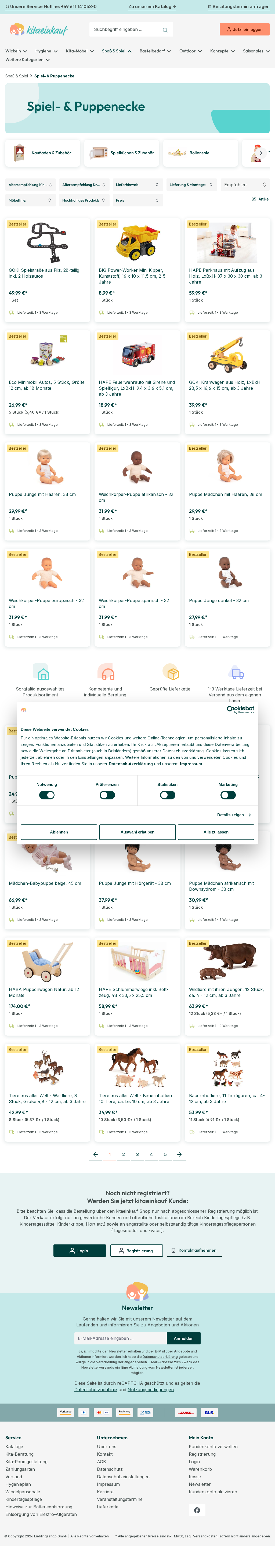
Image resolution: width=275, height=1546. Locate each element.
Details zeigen (230, 815)
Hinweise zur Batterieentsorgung (38, 1506)
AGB (101, 1461)
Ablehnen (59, 832)
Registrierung (202, 1454)
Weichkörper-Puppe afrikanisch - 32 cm (136, 497)
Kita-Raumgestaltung (26, 1461)
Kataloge (14, 1446)
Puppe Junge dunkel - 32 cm (219, 600)
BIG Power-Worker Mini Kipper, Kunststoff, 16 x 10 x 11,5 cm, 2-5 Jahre (132, 276)
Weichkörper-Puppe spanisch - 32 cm (134, 603)
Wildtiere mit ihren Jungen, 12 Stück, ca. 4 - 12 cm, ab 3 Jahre (226, 992)
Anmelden (184, 1338)
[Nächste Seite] (179, 1154)
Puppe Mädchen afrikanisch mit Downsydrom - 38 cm (221, 886)
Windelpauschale (22, 1491)
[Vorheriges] (8, 7)
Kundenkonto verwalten (213, 1446)
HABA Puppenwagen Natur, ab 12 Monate (44, 992)
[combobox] (124, 29)
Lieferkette (107, 1506)
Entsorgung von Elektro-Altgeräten (41, 1514)
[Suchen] (166, 29)
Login (194, 1461)
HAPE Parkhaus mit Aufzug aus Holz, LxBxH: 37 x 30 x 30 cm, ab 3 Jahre (225, 276)
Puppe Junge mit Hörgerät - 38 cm (135, 883)
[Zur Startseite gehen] (38, 29)
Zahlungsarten (20, 1469)
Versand (13, 1476)
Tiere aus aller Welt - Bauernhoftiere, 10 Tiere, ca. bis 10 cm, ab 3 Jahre (137, 1098)
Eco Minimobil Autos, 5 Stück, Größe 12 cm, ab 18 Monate (47, 385)
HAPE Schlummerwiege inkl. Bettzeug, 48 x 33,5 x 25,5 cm (133, 992)
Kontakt (105, 1454)
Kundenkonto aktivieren (213, 1491)
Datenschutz (110, 1469)
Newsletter (200, 1484)
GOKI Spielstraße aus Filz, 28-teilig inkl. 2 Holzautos (44, 273)
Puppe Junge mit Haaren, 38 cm (42, 494)
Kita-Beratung (19, 1454)
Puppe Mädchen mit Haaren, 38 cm (225, 494)
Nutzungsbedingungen (151, 1389)
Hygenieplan (18, 1484)
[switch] (107, 795)
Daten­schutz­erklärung (131, 763)
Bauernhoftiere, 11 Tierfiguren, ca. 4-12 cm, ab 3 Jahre (227, 1098)
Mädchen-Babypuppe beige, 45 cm (45, 883)
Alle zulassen (216, 832)
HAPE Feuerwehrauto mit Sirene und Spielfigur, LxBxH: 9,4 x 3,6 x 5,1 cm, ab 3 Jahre (137, 388)
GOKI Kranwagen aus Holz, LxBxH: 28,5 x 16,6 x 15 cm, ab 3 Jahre (225, 385)
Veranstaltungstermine (120, 1499)
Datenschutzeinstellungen (123, 1476)
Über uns (106, 1446)
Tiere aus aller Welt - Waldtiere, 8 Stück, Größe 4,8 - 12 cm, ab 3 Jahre (47, 1098)
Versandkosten (205, 1536)
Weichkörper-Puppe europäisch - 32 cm (46, 603)
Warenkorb (200, 1469)
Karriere (105, 1491)
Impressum (191, 763)
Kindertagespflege (23, 1499)
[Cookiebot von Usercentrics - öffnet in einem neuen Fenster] (230, 710)
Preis (120, 200)
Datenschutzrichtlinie (95, 1389)
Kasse (195, 1476)
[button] (261, 153)
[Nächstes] (266, 7)
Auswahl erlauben (137, 832)
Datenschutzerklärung (160, 1357)
